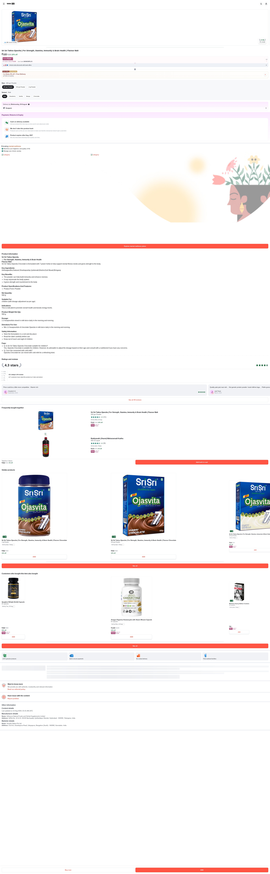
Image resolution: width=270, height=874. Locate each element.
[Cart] (265, 4)
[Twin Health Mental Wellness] (46, 198)
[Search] (260, 4)
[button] (262, 41)
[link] (11, 4)
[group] (135, 27)
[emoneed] (135, 198)
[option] (8, 87)
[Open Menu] (4, 4)
